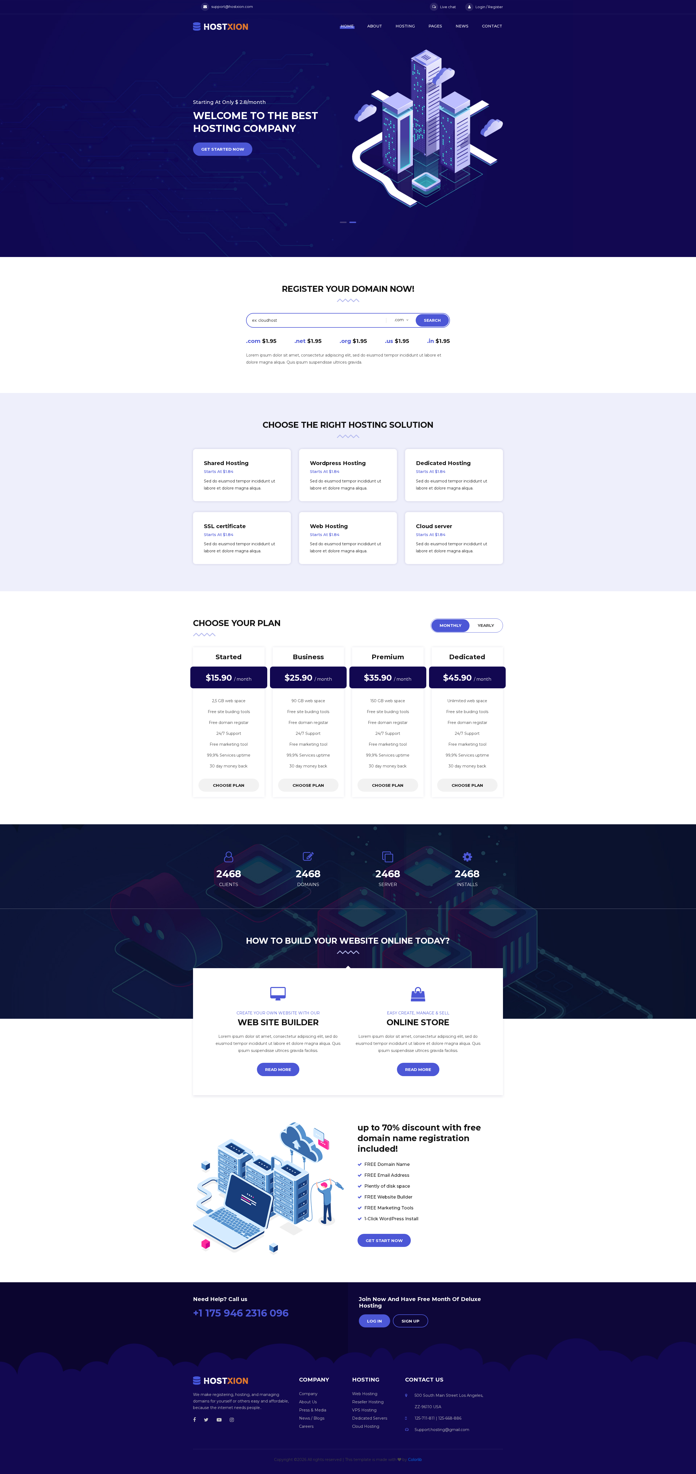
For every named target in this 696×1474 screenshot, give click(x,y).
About (374, 26)
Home (347, 26)
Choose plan (228, 785)
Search (432, 320)
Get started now (222, 176)
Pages (435, 26)
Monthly (450, 625)
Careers (306, 1426)
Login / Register (489, 7)
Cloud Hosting (365, 1426)
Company (308, 1393)
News (462, 26)
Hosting (405, 26)
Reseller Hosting (368, 1401)
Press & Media (312, 1410)
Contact (492, 26)
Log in (374, 1321)
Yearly (486, 625)
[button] (343, 222)
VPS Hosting (364, 1410)
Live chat (447, 7)
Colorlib (415, 1459)
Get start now (384, 1240)
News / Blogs (311, 1418)
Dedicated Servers (369, 1418)
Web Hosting (364, 1393)
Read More (278, 1069)
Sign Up (411, 1321)
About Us (308, 1401)
